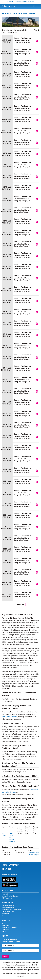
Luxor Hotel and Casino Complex (33, 854)
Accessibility (5, 929)
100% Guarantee (7, 898)
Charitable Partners (8, 908)
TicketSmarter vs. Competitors (11, 910)
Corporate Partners (8, 906)
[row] (20, 41)
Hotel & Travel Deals (8, 912)
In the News (5, 914)
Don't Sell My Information (9, 927)
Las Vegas (4, 834)
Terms (4, 923)
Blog (3, 916)
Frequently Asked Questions (10, 896)
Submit (5, 956)
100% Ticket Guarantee (10, 717)
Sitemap (4, 931)
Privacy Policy (6, 925)
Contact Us (5, 894)
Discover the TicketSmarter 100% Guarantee (21, 2)
